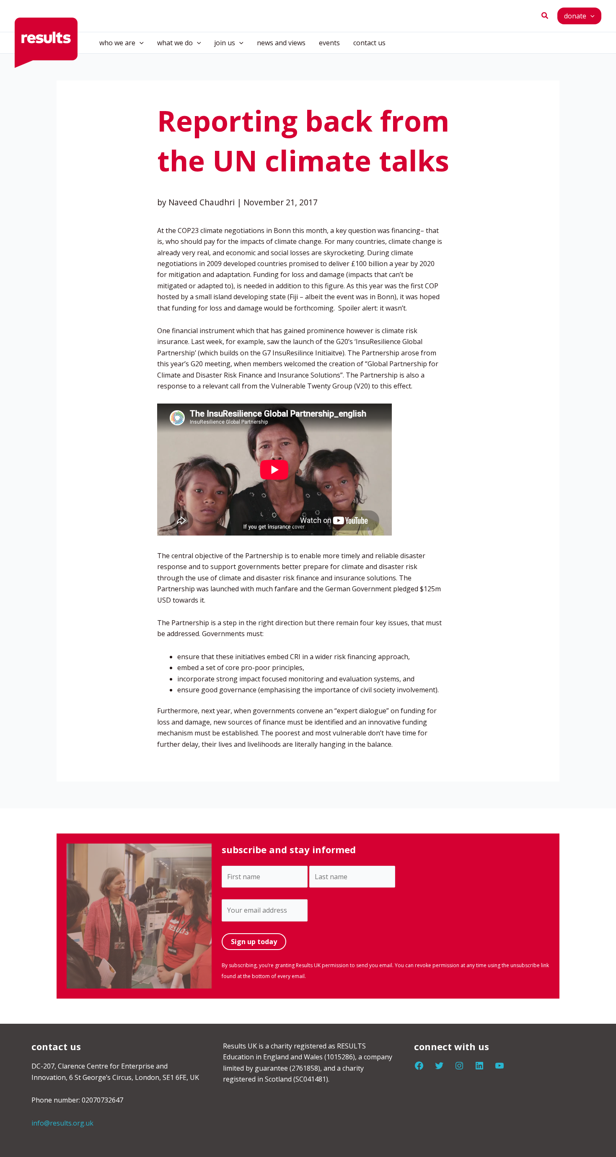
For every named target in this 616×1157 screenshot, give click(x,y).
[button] (545, 15)
